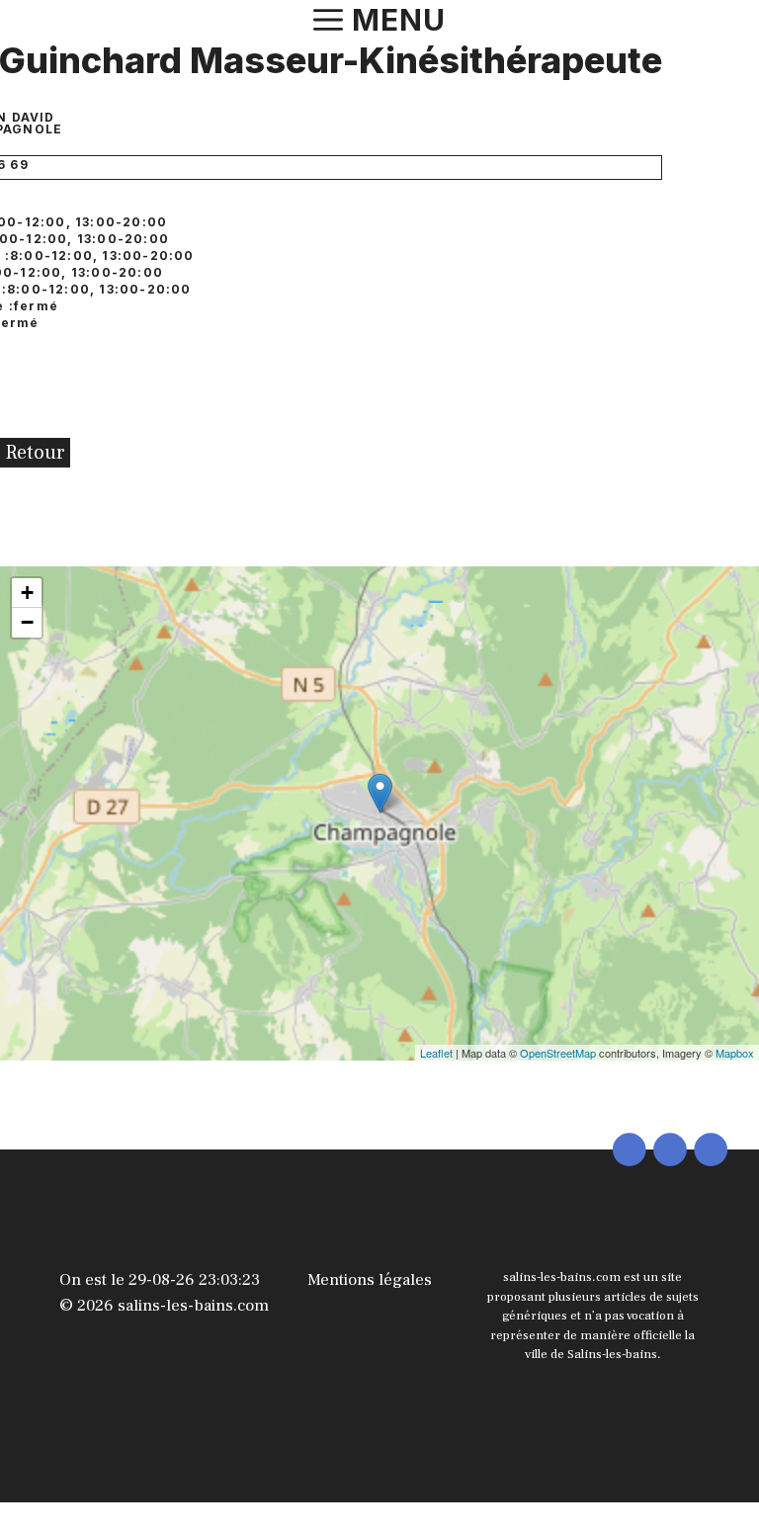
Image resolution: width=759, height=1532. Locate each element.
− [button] (27, 622)
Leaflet (436, 1053)
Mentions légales (369, 1280)
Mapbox (735, 1053)
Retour (35, 453)
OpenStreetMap (558, 1053)
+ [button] (27, 592)
